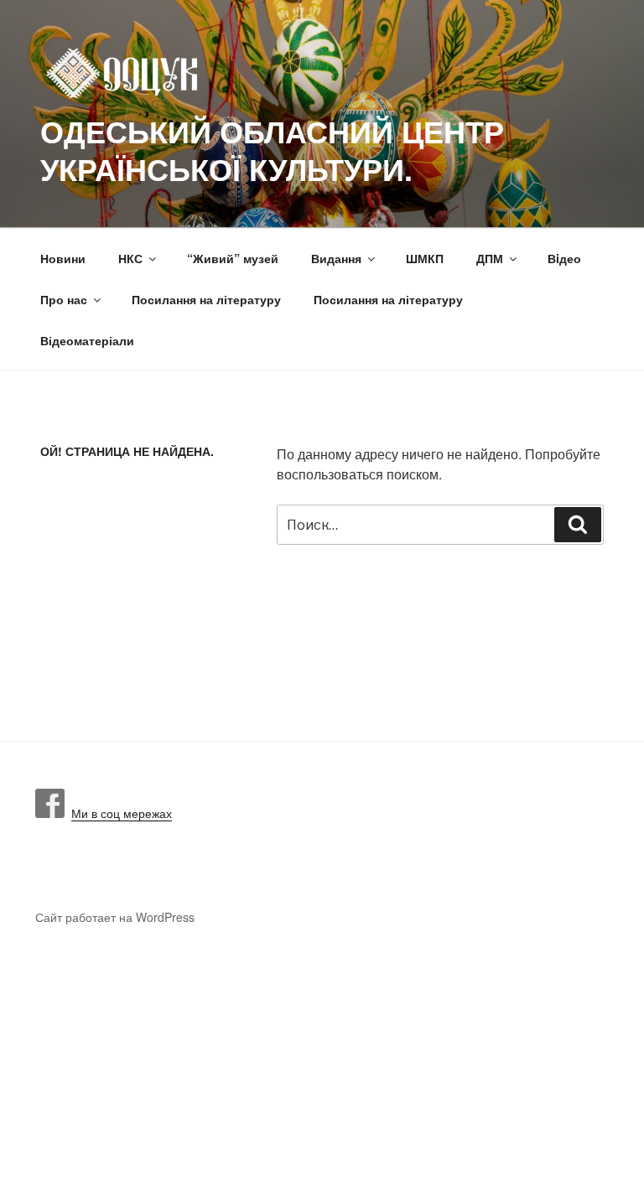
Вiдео (564, 258)
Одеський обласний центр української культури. (272, 149)
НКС (130, 258)
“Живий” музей (232, 258)
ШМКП (425, 258)
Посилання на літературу (206, 299)
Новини (63, 258)
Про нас (63, 299)
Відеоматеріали (87, 340)
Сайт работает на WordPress (115, 917)
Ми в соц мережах (118, 813)
